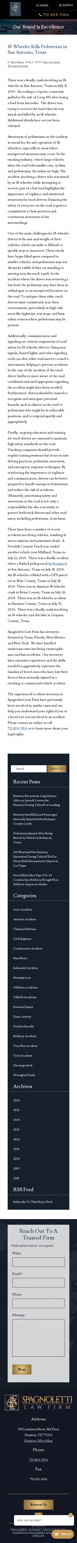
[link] (15, 9)
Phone (17, 1294)
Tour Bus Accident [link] (25, 1046)
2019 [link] (16, 1168)
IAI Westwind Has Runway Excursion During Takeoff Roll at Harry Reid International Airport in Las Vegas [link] (35, 858)
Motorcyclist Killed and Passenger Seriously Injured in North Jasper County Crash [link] (35, 819)
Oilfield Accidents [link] (24, 997)
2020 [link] (16, 1159)
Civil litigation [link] (22, 939)
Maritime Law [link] (22, 978)
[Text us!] (62, 1535)
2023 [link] (16, 1129)
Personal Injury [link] (23, 1007)
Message (18, 1315)
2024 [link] (16, 1120)
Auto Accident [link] (51, 62)
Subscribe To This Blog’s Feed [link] (32, 1202)
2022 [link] (16, 1139)
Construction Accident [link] (27, 948)
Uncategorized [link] (22, 1065)
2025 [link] (16, 1110)
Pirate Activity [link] (22, 1017)
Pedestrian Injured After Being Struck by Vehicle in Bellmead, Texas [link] (33, 838)
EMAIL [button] (44, 5)
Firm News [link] (20, 958)
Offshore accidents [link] (25, 987)
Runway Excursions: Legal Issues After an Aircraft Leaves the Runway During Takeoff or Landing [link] (36, 800)
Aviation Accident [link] (24, 919)
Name (16, 1253)
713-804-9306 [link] (56, 15)
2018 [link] (16, 1178)
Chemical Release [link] (24, 929)
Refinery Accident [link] (24, 1036)
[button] (65, 3)
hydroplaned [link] (57, 564)
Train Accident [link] (22, 1056)
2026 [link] (16, 1100)
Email (17, 1274)
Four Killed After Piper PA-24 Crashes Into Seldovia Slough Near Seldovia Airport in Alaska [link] (35, 879)
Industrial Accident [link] (25, 968)
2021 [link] (16, 1149)
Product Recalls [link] (23, 1026)
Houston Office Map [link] (38, 1441)
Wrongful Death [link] (18, 66)
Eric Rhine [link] (17, 62)
